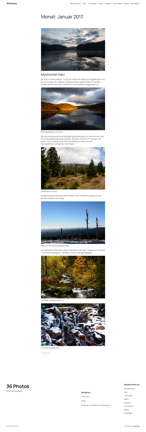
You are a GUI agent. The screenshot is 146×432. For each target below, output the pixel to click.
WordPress (136, 426)
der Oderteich (86, 252)
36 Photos (11, 3)
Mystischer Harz (53, 74)
